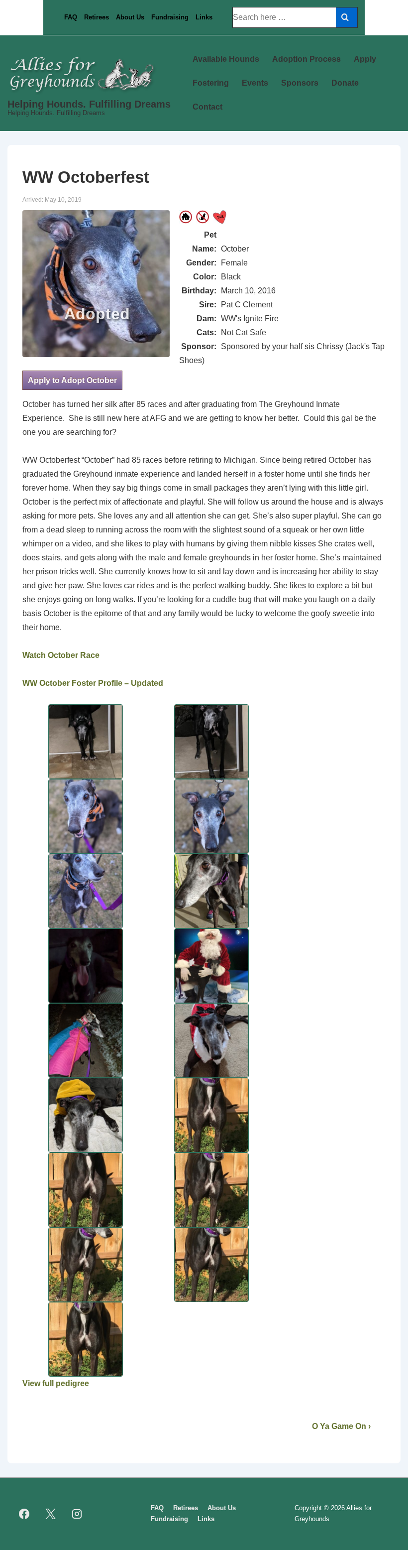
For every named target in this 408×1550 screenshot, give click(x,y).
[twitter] (50, 1513)
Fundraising (170, 17)
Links (204, 17)
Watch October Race (61, 655)
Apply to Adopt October (72, 380)
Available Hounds (226, 59)
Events (255, 83)
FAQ (70, 17)
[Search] (346, 17)
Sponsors (299, 83)
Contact (207, 107)
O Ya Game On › (341, 1426)
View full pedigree (55, 1383)
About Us (130, 17)
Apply (365, 59)
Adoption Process (306, 59)
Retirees (96, 17)
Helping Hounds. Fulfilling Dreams (89, 104)
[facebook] (24, 1513)
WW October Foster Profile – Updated (92, 683)
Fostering (211, 83)
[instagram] (77, 1513)
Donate (345, 83)
